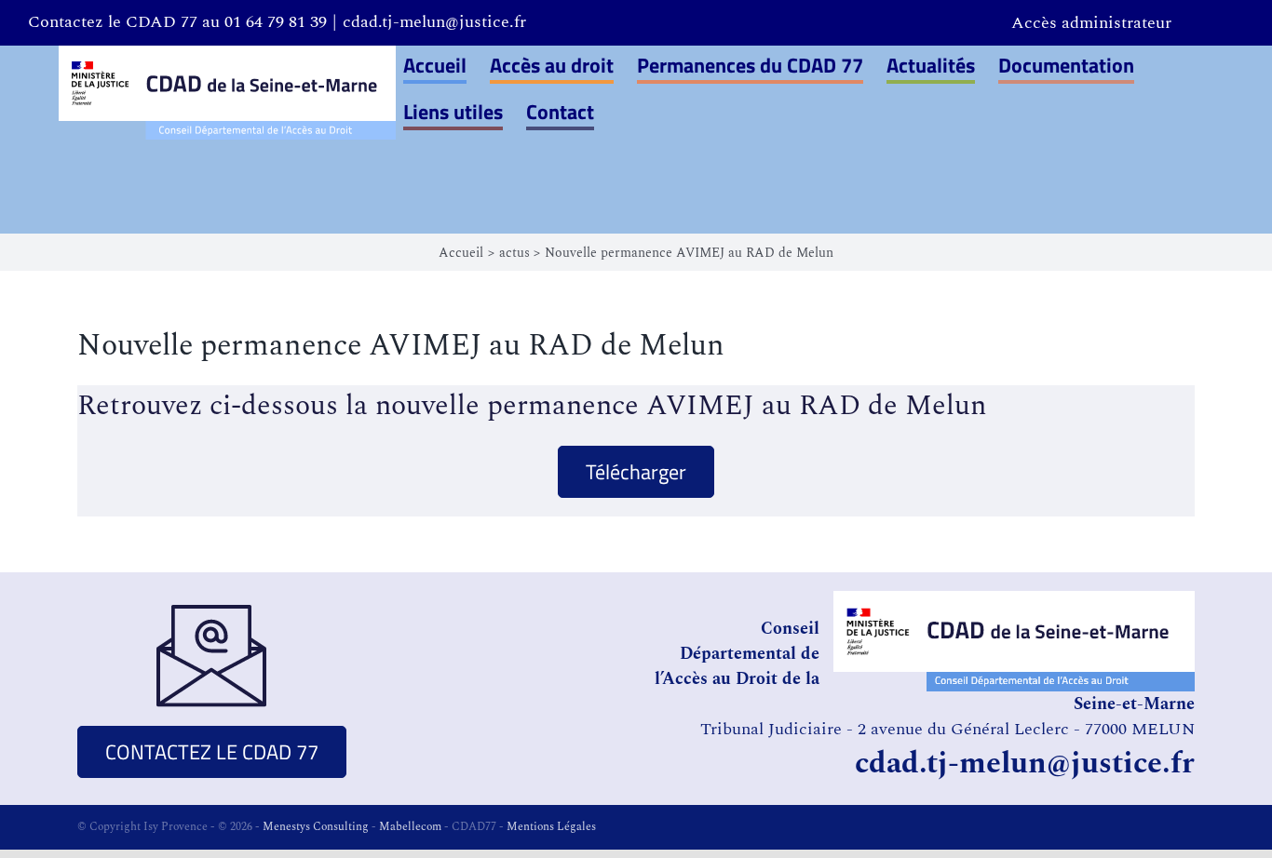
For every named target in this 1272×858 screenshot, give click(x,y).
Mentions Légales (551, 827)
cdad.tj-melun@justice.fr (434, 21)
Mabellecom (410, 827)
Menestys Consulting (316, 827)
